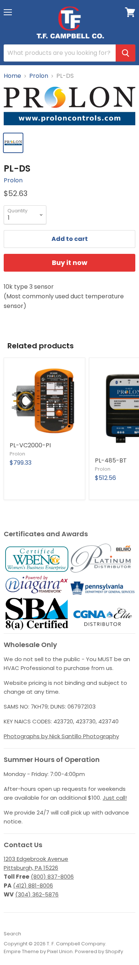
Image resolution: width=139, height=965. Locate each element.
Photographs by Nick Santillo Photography (61, 736)
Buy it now (69, 262)
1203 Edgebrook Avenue (36, 859)
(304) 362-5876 (37, 894)
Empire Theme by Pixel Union (38, 951)
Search (12, 933)
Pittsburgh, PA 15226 (31, 868)
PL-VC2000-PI (30, 445)
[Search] (125, 53)
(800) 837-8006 (52, 877)
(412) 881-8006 (33, 885)
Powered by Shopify (99, 951)
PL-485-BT (111, 460)
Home (12, 76)
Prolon (38, 76)
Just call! (115, 798)
